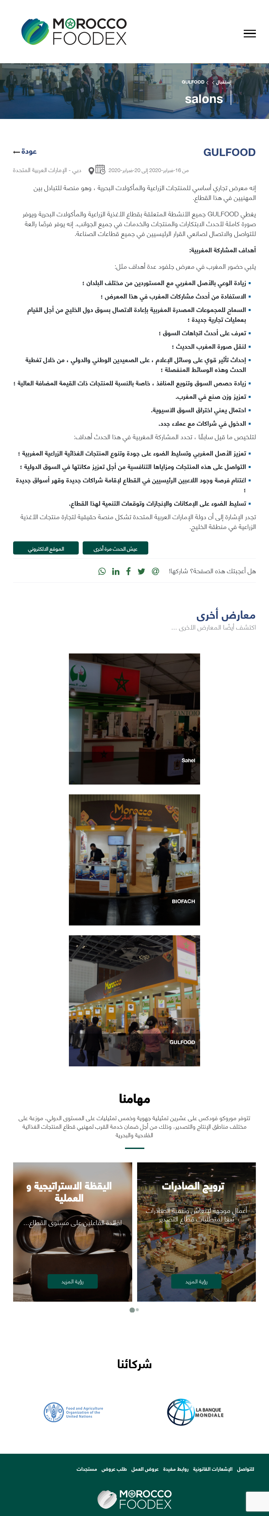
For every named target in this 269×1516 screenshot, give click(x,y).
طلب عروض (114, 1468)
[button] (132, 1310)
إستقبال (223, 82)
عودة (29, 150)
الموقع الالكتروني (46, 548)
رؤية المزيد (196, 1280)
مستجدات (87, 1468)
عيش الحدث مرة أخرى (115, 548)
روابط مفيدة (176, 1468)
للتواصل (245, 1468)
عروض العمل (145, 1468)
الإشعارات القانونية (213, 1468)
